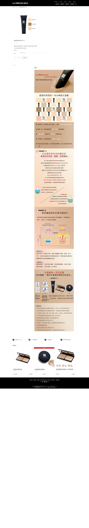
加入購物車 (24, 57)
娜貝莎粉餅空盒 (17, 369)
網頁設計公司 (50, 387)
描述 (14, 65)
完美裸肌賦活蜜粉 (40, 369)
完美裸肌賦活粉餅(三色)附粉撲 (64, 369)
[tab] (14, 65)
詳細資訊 (31, 374)
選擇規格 (58, 374)
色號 (15, 53)
